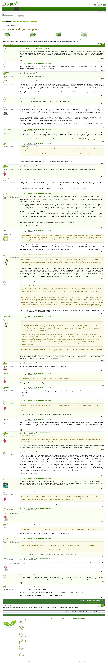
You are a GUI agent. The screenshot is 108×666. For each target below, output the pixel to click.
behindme (5, 80)
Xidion (4, 48)
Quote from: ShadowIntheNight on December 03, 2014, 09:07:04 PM (28, 146)
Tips (21, 8)
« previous (99, 43)
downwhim (6, 478)
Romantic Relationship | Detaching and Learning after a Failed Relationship (42, 41)
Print (102, 605)
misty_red (5, 419)
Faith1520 (5, 106)
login (13, 13)
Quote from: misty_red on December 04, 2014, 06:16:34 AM (27, 435)
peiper (4, 362)
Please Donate (14, 21)
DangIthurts (6, 63)
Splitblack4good (7, 254)
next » (103, 43)
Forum (16, 8)
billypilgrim (5, 193)
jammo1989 (6, 523)
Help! (4, 21)
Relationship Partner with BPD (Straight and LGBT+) (18, 41)
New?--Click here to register (30, 21)
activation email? (13, 14)
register (17, 13)
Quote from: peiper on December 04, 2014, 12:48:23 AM (27, 376)
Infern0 (5, 98)
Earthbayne (6, 387)
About (31, 8)
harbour (5, 451)
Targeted (5, 508)
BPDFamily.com (6, 41)
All (8, 44)
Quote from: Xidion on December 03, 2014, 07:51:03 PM (27, 233)
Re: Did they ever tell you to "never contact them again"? (37, 63)
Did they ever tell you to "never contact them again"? (68, 41)
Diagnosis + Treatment (8, 8)
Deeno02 (5, 165)
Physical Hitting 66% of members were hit (57, 38)
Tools (26, 8)
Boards (8, 21)
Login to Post (20, 21)
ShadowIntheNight (7, 129)
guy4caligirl (6, 72)
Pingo (4, 230)
